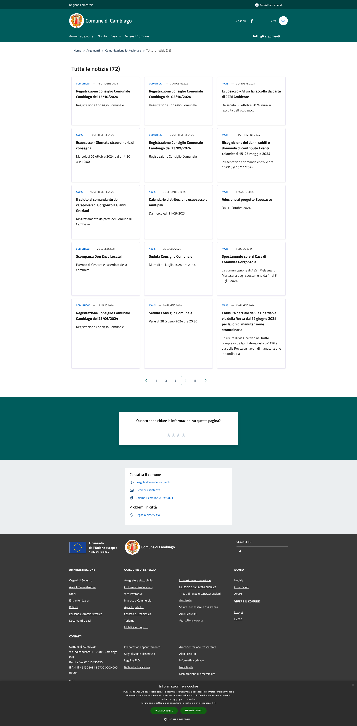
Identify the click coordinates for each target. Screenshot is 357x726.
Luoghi (238, 612)
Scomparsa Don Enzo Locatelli (99, 256)
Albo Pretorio (187, 653)
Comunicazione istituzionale (123, 50)
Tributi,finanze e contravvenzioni (200, 593)
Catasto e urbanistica (137, 614)
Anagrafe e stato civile (138, 580)
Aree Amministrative (82, 587)
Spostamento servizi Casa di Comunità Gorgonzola (244, 259)
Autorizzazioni (188, 613)
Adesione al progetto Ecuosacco (247, 199)
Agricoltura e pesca (191, 620)
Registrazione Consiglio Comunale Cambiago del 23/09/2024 (176, 145)
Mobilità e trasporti (136, 627)
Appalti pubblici (134, 607)
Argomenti (93, 50)
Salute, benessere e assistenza (198, 607)
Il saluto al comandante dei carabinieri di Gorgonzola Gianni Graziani (101, 204)
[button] (178, 719)
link (214, 702)
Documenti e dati (80, 620)
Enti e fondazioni (79, 600)
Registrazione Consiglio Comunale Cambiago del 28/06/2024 (103, 315)
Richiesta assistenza (137, 667)
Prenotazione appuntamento (142, 647)
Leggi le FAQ (132, 660)
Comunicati (83, 83)
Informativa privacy (191, 660)
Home (77, 50)
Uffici (72, 593)
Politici (73, 607)
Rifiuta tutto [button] (193, 710)
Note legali (186, 667)
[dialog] (178, 703)
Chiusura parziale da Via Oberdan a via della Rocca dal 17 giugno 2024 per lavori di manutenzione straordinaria (249, 321)
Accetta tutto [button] (164, 710)
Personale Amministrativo (85, 614)
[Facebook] (250, 20)
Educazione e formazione (195, 580)
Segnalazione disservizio (139, 653)
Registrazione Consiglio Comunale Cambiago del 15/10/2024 (103, 94)
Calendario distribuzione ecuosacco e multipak (178, 202)
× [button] (352, 684)
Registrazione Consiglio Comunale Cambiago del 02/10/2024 (176, 94)
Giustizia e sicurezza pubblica (197, 587)
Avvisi (225, 83)
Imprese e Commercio (137, 600)
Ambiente (185, 600)
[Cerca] (283, 20)
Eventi (238, 619)
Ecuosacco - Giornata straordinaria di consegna (105, 145)
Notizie (238, 580)
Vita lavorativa (133, 593)
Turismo (129, 620)
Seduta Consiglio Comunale (170, 256)
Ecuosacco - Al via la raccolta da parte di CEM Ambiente (251, 94)
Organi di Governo (80, 580)
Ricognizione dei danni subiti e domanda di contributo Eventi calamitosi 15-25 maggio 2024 (246, 148)
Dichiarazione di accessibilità (197, 673)
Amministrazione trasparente (197, 647)
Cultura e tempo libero (138, 587)
